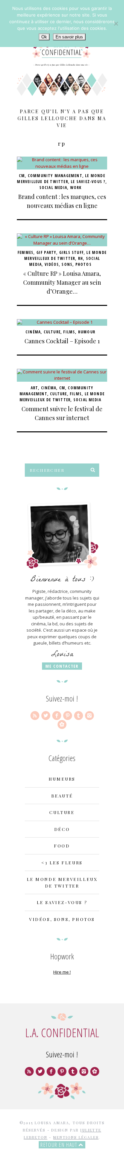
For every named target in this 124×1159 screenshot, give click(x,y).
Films (69, 332)
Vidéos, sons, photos (68, 264)
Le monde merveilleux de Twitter (61, 178)
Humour (86, 332)
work (76, 187)
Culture (52, 332)
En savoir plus (69, 36)
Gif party (46, 252)
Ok (44, 36)
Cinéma (33, 332)
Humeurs (62, 779)
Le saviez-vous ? (88, 181)
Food (62, 845)
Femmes (25, 252)
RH (80, 258)
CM (22, 175)
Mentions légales (76, 1137)
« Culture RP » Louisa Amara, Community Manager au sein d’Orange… (62, 282)
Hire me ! (62, 972)
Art (34, 388)
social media (53, 187)
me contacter (62, 666)
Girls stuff (71, 252)
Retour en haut (59, 1144)
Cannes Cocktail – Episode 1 (62, 341)
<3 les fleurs (62, 862)
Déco (62, 829)
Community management (55, 175)
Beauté (62, 795)
